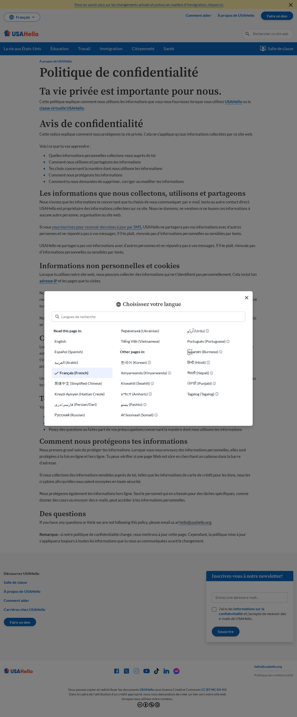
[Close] (246, 297)
